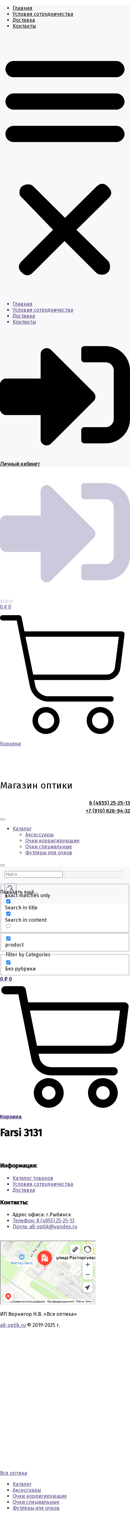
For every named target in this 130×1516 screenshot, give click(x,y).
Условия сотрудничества (43, 14)
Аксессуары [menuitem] (27, 1490)
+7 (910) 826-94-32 (108, 811)
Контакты (24, 26)
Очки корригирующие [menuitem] (40, 1496)
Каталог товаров (33, 1178)
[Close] (2, 865)
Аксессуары (39, 835)
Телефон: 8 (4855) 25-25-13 (43, 1221)
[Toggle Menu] (2, 819)
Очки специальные (48, 847)
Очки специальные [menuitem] (36, 1502)
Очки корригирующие (52, 841)
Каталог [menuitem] (22, 1484)
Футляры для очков (48, 853)
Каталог (22, 829)
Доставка (24, 20)
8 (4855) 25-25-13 (109, 803)
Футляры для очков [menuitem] (36, 1508)
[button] (65, 165)
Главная (22, 8)
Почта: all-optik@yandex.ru (45, 1227)
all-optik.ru (13, 1325)
